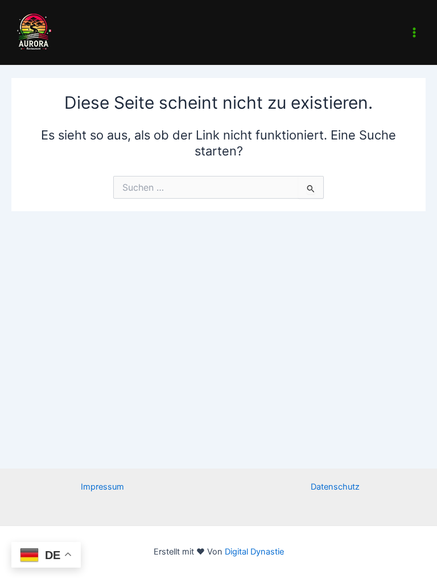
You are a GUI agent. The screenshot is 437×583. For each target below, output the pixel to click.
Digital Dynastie (253, 552)
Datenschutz (335, 487)
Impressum (102, 487)
